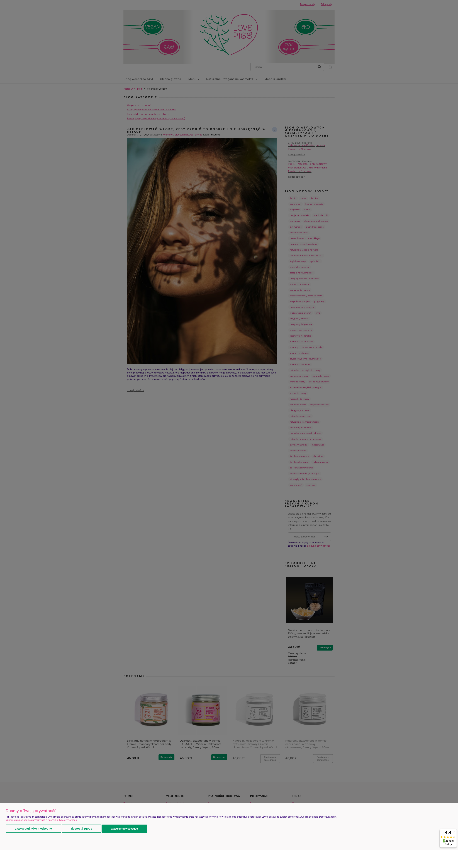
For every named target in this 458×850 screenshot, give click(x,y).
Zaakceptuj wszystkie (124, 828)
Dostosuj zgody (81, 828)
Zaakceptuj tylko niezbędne (33, 828)
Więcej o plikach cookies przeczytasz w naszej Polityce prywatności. (42, 820)
